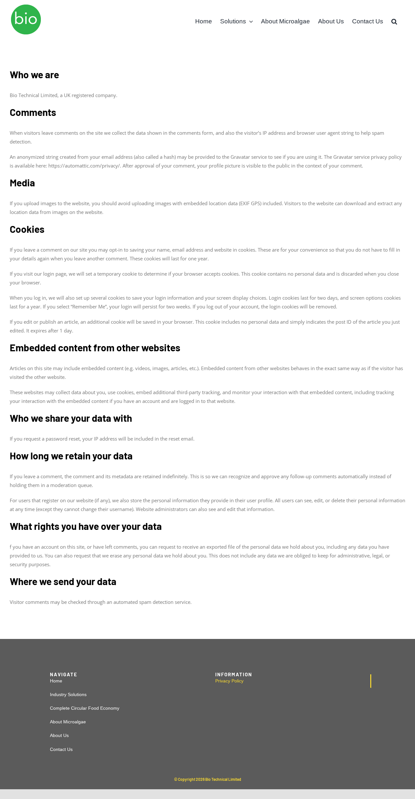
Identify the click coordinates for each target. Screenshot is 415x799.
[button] (394, 21)
